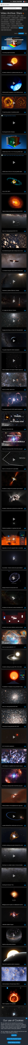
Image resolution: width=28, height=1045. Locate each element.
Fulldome (12, 21)
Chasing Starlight (5, 17)
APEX (22, 15)
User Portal (19, 1)
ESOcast (6, 19)
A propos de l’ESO (11, 15)
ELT (2, 19)
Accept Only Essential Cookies (14, 1038)
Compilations (15, 17)
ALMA (18, 15)
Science (14, 1)
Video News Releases (6, 30)
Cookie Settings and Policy (14, 1042)
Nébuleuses (19, 23)
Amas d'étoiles (14, 27)
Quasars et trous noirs (17, 25)
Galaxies (18, 21)
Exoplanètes (20, 19)
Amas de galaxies (5, 23)
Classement (21, 33)
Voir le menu (5, 4)
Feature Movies (5, 21)
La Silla (13, 23)
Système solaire (5, 27)
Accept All (14, 1035)
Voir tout (3, 15)
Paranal (3, 25)
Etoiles (21, 27)
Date (26, 33)
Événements (12, 19)
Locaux (8, 25)
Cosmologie (23, 17)
